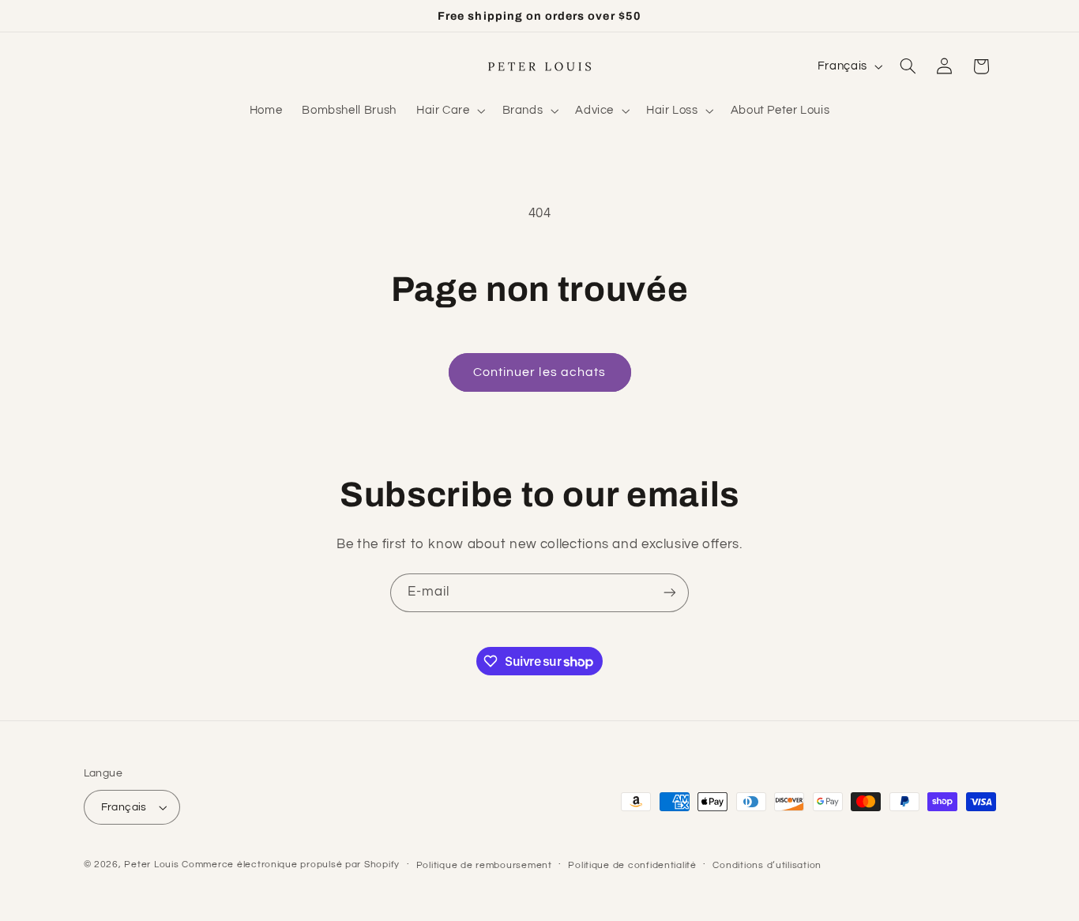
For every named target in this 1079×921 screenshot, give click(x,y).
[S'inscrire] (670, 592)
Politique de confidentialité (632, 865)
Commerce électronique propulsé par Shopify (291, 864)
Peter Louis (151, 864)
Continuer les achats (539, 372)
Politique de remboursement (484, 865)
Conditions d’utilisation (766, 865)
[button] (449, 110)
